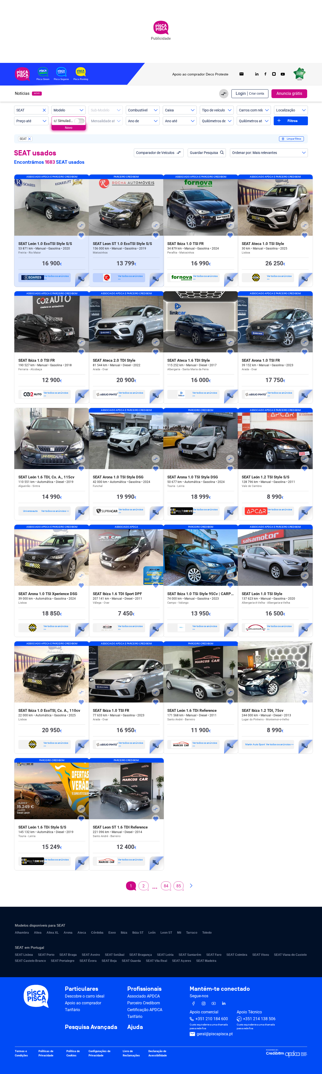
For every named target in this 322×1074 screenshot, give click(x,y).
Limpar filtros (294, 138)
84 (166, 886)
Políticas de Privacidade (45, 1053)
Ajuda (135, 1027)
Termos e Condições (21, 1053)
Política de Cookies (73, 1053)
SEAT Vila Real (156, 961)
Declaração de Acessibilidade (157, 1053)
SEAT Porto (46, 955)
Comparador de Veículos (155, 153)
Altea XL (53, 932)
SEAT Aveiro (91, 955)
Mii (179, 932)
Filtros (293, 121)
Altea (38, 932)
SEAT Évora (88, 961)
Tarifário (72, 1009)
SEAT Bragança (140, 955)
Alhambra (22, 932)
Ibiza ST (137, 932)
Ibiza (124, 932)
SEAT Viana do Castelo (290, 955)
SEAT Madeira (206, 961)
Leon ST (166, 932)
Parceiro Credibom (143, 1003)
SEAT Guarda (131, 961)
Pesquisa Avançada (91, 1027)
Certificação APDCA (144, 1009)
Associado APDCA (143, 996)
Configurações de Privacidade (99, 1053)
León (151, 932)
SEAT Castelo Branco (30, 961)
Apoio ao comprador (83, 1003)
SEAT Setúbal (114, 955)
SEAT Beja (109, 961)
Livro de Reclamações (131, 1053)
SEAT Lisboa (24, 955)
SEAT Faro (213, 955)
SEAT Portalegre (62, 961)
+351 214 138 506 (259, 1018)
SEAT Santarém (190, 955)
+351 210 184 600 (211, 1018)
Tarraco (191, 932)
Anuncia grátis (289, 93)
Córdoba (97, 932)
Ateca (81, 932)
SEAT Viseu (260, 955)
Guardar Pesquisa (204, 153)
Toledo (207, 932)
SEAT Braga (68, 955)
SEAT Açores (181, 961)
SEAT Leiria (165, 955)
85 (178, 886)
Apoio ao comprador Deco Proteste (200, 74)
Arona (68, 932)
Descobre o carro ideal (84, 996)
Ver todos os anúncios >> (56, 277)
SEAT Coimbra (236, 955)
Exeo (112, 932)
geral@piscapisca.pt (215, 1033)
